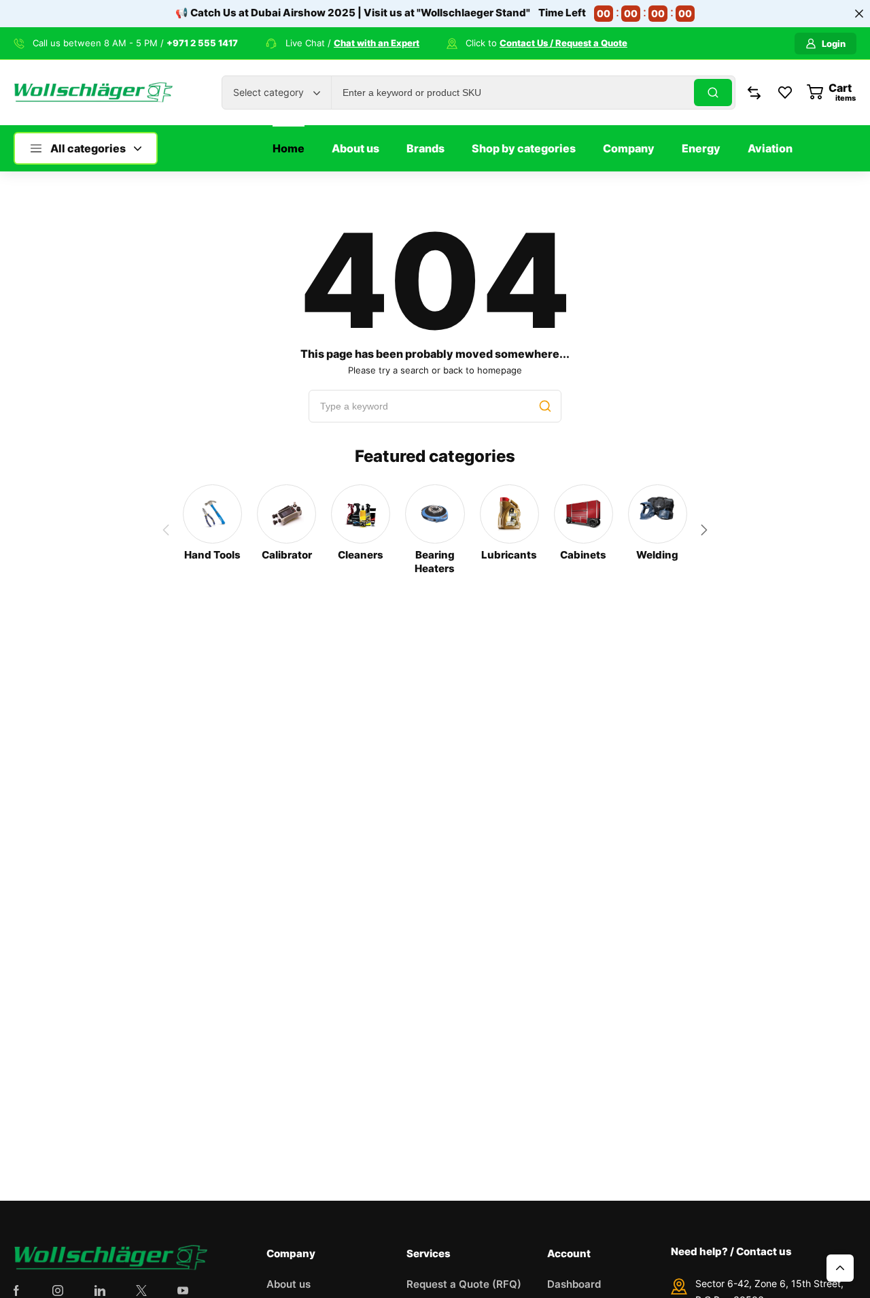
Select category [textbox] (268, 92)
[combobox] (276, 92)
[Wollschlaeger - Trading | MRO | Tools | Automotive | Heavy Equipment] (93, 93)
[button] (704, 530)
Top (840, 1268)
